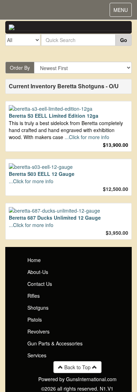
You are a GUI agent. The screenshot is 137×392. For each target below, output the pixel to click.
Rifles (33, 295)
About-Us (37, 271)
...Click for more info (87, 136)
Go (123, 39)
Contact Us (39, 283)
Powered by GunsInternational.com (77, 379)
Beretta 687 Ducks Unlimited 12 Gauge (55, 217)
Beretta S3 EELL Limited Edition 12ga (53, 115)
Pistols (34, 319)
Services (36, 355)
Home (34, 259)
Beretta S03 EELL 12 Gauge (41, 173)
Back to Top (77, 367)
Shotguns (37, 307)
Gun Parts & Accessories (55, 343)
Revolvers (38, 331)
